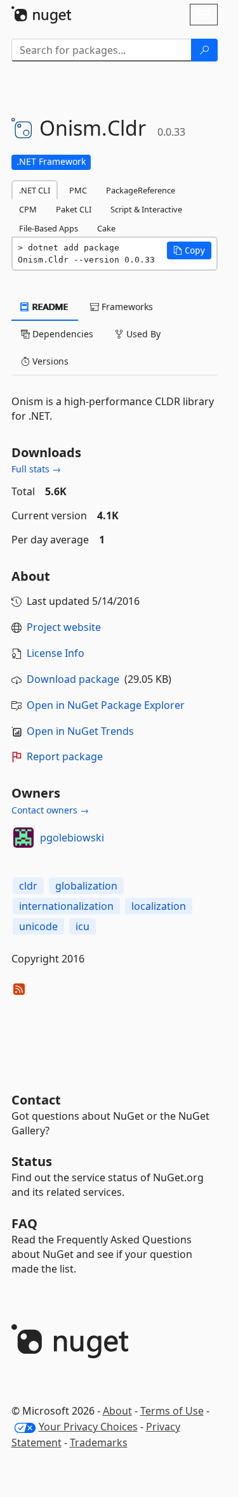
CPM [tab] (28, 209)
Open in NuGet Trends (80, 731)
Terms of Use (172, 1411)
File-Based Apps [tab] (48, 228)
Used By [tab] (142, 334)
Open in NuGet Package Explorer (106, 705)
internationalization (66, 906)
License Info (55, 653)
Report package (65, 756)
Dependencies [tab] (61, 334)
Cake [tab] (106, 228)
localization (158, 906)
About (117, 1411)
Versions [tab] (49, 361)
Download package (73, 679)
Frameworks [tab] (126, 307)
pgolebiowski (72, 838)
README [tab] (49, 307)
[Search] (204, 50)
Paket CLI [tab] (73, 209)
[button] (189, 250)
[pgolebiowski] (23, 837)
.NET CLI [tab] (34, 190)
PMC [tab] (78, 190)
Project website (64, 627)
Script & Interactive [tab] (146, 209)
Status (31, 1161)
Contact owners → (50, 810)
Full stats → (36, 469)
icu (82, 926)
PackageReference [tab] (140, 190)
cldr (28, 886)
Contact (36, 1099)
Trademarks (99, 1442)
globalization (86, 886)
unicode (38, 926)
